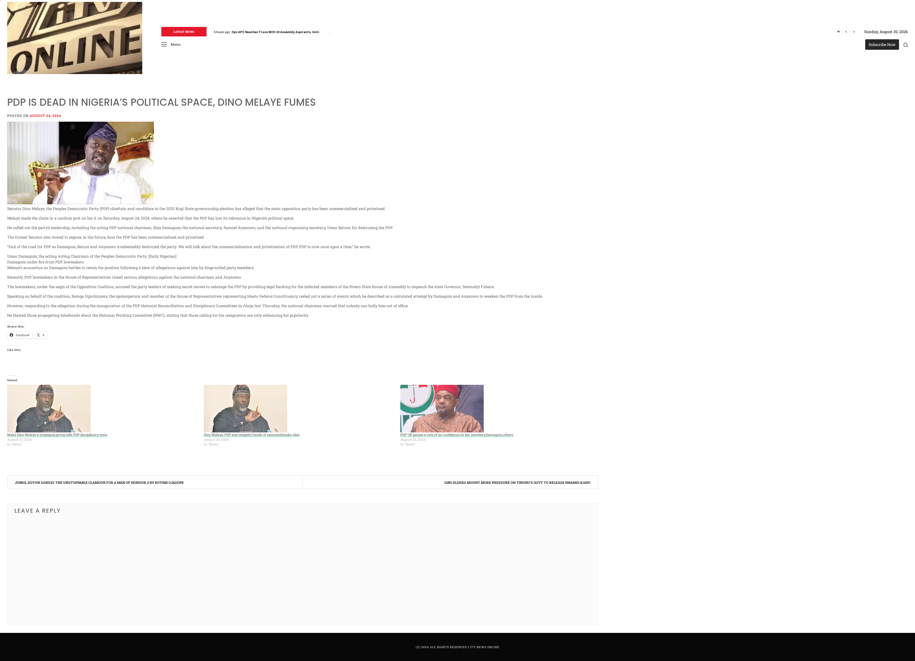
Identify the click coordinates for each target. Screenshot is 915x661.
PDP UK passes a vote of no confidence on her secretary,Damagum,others (456, 434)
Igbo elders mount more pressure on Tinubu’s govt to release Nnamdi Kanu (517, 482)
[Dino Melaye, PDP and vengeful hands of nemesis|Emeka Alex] (300, 408)
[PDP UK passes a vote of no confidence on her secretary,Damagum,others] (496, 408)
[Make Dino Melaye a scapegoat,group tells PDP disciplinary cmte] (103, 408)
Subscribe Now (882, 44)
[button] (171, 44)
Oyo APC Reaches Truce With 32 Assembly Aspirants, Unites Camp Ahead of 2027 (292, 32)
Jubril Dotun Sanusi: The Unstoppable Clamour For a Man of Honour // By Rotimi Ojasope (99, 482)
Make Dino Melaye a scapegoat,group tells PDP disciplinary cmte (57, 434)
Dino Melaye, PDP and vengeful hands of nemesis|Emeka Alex (252, 434)
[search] (906, 45)
